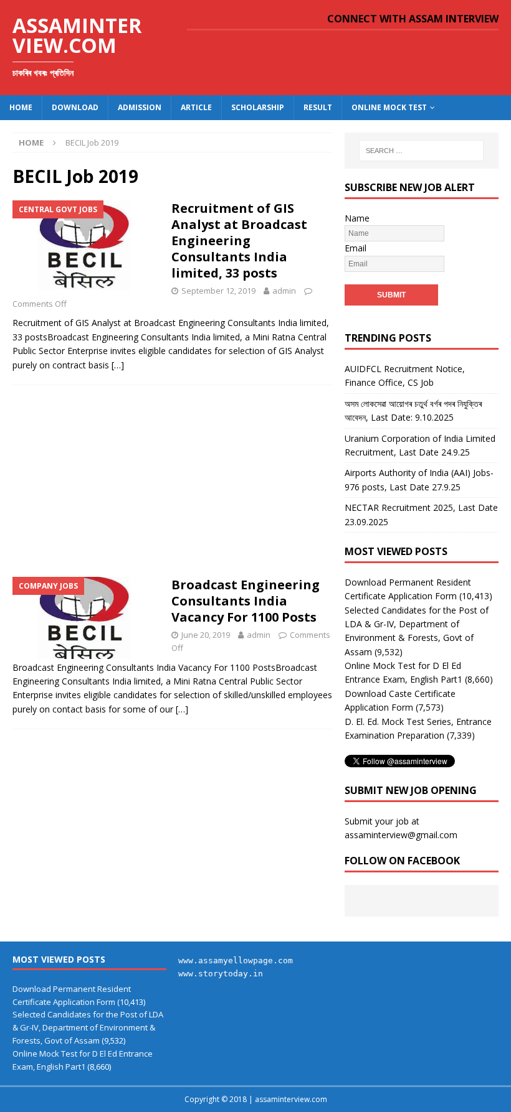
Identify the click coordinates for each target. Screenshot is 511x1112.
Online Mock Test (389, 107)
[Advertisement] (172, 477)
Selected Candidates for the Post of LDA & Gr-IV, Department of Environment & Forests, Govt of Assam (87, 1027)
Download (75, 107)
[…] (118, 365)
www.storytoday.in (220, 973)
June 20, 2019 (205, 634)
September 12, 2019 (218, 290)
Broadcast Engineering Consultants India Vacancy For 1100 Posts (245, 600)
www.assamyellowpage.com (235, 960)
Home (20, 107)
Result (317, 107)
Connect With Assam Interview (413, 19)
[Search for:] (421, 150)
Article (196, 107)
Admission (139, 107)
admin (284, 290)
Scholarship (257, 107)
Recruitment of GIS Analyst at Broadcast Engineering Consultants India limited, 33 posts (239, 240)
